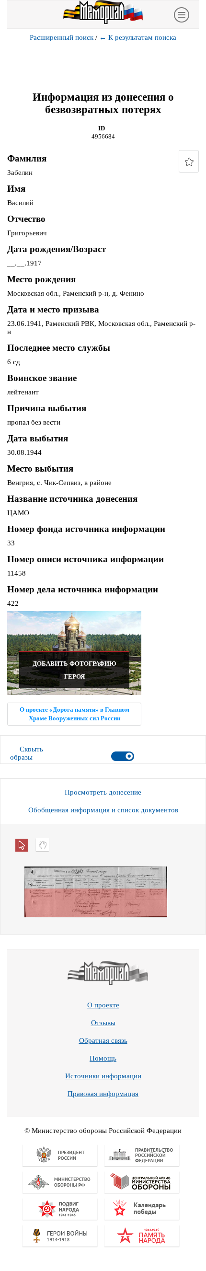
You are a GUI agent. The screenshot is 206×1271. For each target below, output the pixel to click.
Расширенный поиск (61, 37)
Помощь (103, 1058)
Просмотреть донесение (103, 792)
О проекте (103, 1005)
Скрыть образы (26, 753)
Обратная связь (103, 1040)
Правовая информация (103, 1094)
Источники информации (103, 1076)
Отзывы (103, 1023)
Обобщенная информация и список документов (103, 810)
